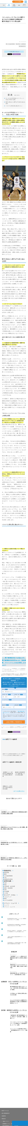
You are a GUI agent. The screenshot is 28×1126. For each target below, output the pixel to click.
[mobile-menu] (25, 2)
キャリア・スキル (10, 895)
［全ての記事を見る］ (19, 791)
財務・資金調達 (8, 888)
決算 (5, 889)
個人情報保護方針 (6, 1113)
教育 (5, 898)
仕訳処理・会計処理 (9, 886)
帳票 (5, 874)
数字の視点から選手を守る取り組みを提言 (15, 102)
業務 (9, 5)
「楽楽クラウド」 (6, 1121)
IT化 (5, 877)
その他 (6, 893)
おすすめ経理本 (8, 900)
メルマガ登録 (18, 1)
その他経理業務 (11, 44)
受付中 (24, 5)
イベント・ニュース (11, 903)
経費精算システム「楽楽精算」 (9, 1123)
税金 (5, 884)
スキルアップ (7, 896)
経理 (14, 5)
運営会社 (4, 1118)
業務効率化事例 (8, 879)
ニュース (6, 905)
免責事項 (4, 1116)
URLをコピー (17, 54)
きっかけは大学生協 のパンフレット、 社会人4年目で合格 (15, 99)
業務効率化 (23, 46)
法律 (5, 883)
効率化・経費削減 (21, 44)
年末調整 (6, 891)
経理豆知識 (8, 881)
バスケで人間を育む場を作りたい (14, 105)
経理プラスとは (5, 1110)
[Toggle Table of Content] (17, 95)
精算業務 (6, 872)
